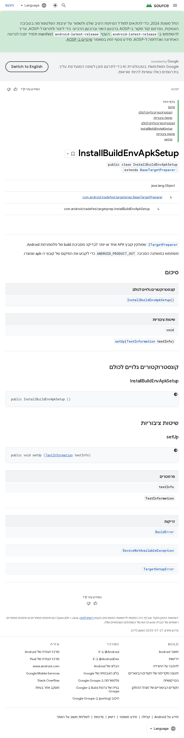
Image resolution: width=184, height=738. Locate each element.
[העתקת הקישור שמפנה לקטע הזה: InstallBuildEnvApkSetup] (125, 381)
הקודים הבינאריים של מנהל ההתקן (155, 688)
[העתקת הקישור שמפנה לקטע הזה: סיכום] (160, 273)
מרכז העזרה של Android (42, 652)
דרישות (174, 659)
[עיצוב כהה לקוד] (175, 394)
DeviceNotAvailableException (148, 550)
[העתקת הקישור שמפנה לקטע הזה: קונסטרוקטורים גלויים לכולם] (104, 367)
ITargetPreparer (162, 244)
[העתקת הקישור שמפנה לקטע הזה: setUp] (162, 437)
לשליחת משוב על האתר (73, 717)
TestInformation (141, 341)
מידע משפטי (128, 717)
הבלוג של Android (106, 666)
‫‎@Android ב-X (108, 652)
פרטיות (99, 717)
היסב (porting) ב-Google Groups (95, 698)
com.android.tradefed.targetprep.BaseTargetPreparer (122, 197)
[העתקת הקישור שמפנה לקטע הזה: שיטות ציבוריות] (136, 423)
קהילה (146, 717)
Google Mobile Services (42, 673)
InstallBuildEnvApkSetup (148, 300)
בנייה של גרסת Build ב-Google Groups (97, 689)
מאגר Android (169, 652)
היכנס (9, 5)
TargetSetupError (158, 569)
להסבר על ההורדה (166, 666)
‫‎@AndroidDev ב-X (106, 659)
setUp (120, 341)
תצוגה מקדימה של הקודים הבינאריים (153, 673)
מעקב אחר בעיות (47, 688)
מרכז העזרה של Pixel (44, 659)
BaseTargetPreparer (157, 170)
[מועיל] (15, 89)
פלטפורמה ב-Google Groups (98, 680)
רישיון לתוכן (87, 618)
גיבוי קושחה (171, 680)
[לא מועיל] (8, 89)
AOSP (175, 89)
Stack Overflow (48, 680)
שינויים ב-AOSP (80, 39)
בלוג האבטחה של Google (101, 673)
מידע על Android (166, 717)
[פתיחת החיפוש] (63, 5)
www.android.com (46, 666)
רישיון (111, 717)
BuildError (164, 532)
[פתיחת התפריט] (175, 5)
